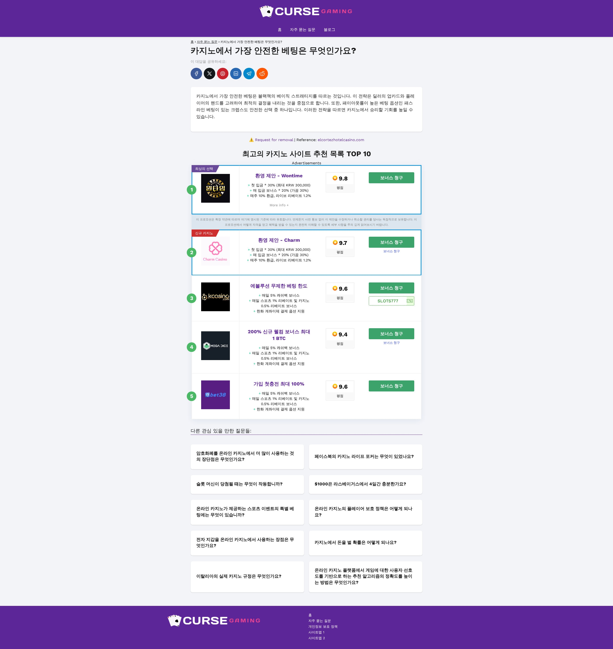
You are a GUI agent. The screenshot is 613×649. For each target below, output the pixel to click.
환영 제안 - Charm (279, 240)
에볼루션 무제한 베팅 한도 (278, 286)
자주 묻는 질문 (302, 29)
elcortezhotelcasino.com (341, 140)
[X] (209, 73)
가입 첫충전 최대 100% (279, 384)
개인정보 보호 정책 (323, 626)
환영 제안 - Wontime (279, 175)
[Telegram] (249, 73)
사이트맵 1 (316, 632)
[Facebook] (196, 73)
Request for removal (274, 140)
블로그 (329, 29)
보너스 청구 (391, 177)
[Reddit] (262, 73)
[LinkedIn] (236, 73)
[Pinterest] (222, 73)
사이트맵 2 (316, 638)
